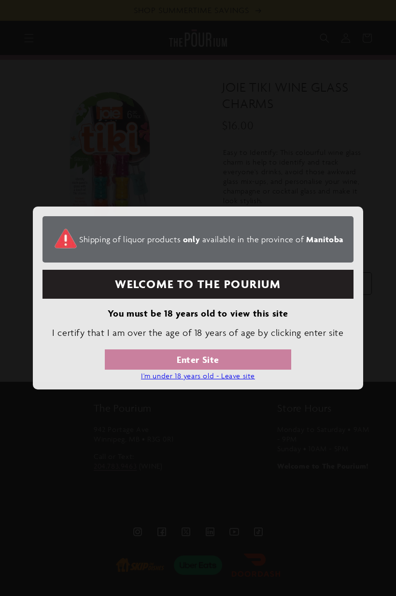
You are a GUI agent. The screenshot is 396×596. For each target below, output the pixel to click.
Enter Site (198, 359)
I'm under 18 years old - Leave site (198, 375)
